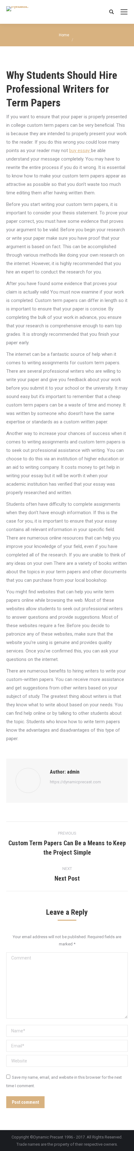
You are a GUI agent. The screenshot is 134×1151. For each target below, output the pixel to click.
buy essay (80, 150)
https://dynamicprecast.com (75, 782)
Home (64, 35)
